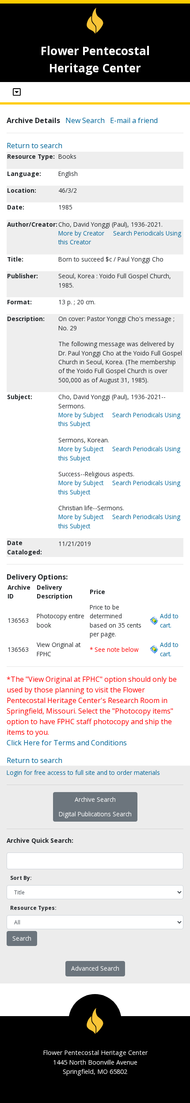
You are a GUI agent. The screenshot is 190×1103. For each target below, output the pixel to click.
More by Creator (81, 233)
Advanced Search (95, 968)
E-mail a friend (134, 120)
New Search (85, 120)
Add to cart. (169, 620)
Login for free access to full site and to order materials (83, 772)
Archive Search (95, 799)
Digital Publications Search (95, 814)
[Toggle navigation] (17, 92)
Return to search (34, 145)
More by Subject (80, 415)
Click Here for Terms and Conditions (67, 743)
